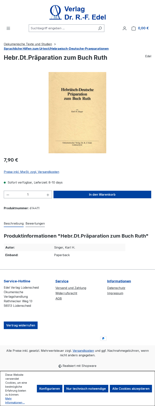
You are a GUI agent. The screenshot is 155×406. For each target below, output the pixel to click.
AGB (58, 298)
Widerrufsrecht (66, 293)
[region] (77, 112)
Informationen (119, 281)
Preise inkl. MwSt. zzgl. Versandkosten (31, 172)
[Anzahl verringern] (8, 194)
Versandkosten (83, 351)
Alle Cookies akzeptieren (131, 389)
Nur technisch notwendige (86, 389)
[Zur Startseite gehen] (77, 12)
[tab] (14, 223)
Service (61, 281)
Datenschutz (116, 288)
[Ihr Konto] (124, 28)
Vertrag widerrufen (20, 325)
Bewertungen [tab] (35, 223)
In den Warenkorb (102, 194)
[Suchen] (99, 28)
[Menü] (8, 28)
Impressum (115, 293)
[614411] (77, 112)
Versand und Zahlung (70, 288)
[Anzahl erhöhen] (48, 194)
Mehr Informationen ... (15, 400)
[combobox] (62, 28)
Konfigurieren (49, 389)
